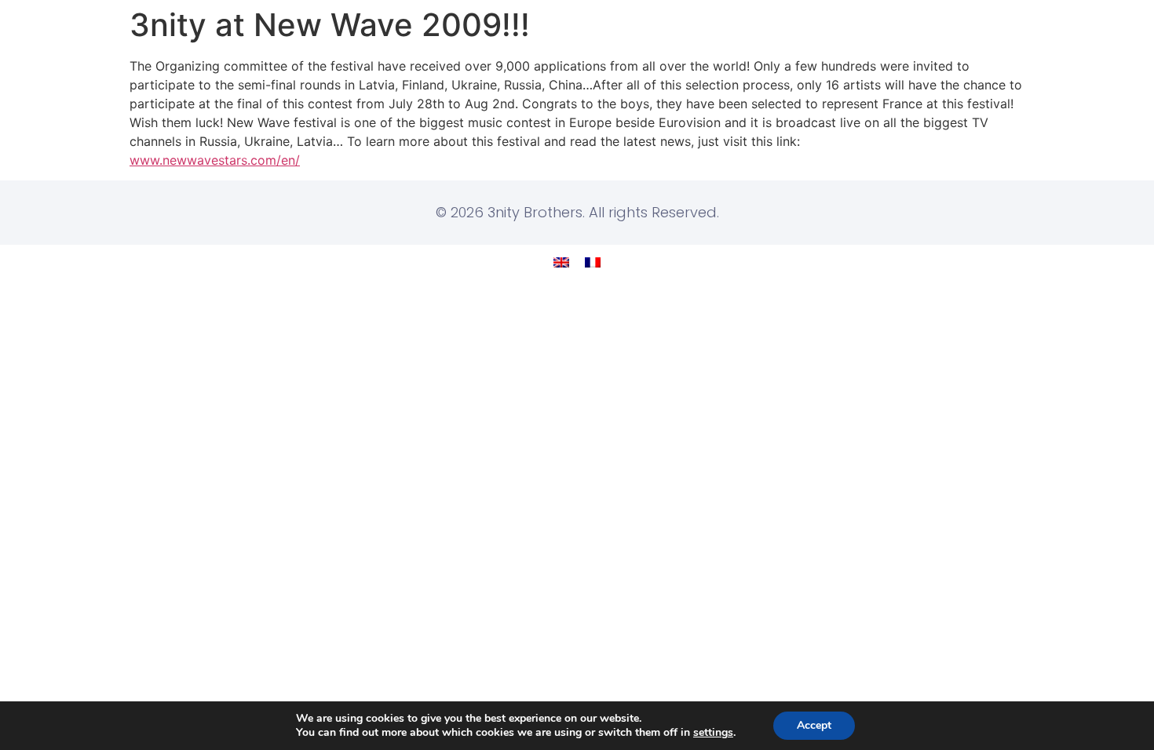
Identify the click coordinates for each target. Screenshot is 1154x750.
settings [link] (713, 732)
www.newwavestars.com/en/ (215, 160)
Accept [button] (814, 725)
